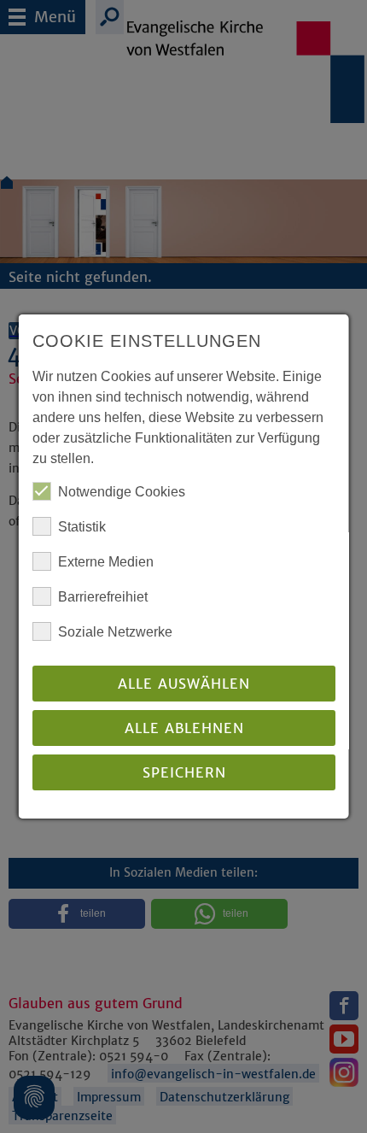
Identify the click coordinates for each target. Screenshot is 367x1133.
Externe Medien (106, 562)
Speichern (183, 772)
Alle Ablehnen (183, 728)
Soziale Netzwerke (115, 632)
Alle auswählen (184, 683)
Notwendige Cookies (121, 491)
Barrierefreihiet (103, 597)
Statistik (82, 527)
